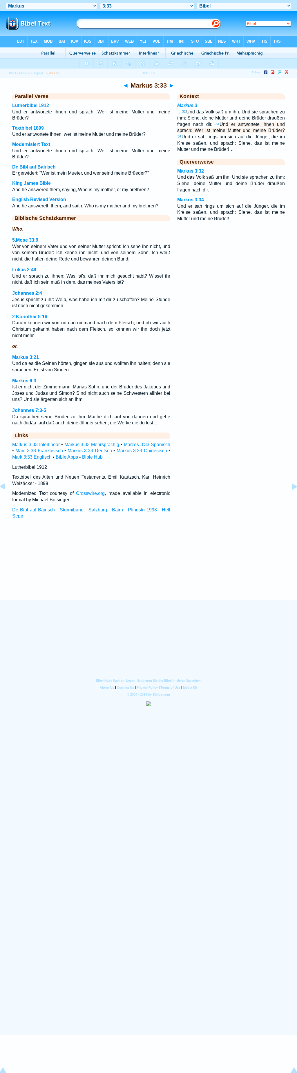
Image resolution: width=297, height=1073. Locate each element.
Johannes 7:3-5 (29, 410)
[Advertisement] (148, 565)
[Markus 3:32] (7, 499)
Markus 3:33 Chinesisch (142, 450)
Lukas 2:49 (24, 269)
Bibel (12, 73)
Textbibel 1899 (28, 128)
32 (184, 111)
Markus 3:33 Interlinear (36, 444)
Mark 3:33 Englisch (32, 457)
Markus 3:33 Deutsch (90, 450)
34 (179, 136)
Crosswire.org (90, 493)
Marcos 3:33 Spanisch (147, 444)
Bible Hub (92, 457)
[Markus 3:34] (289, 499)
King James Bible (31, 183)
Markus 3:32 (190, 171)
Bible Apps (67, 457)
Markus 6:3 (24, 380)
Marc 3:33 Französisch (39, 450)
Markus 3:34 (190, 199)
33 (217, 124)
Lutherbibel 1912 (30, 105)
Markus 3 (187, 105)
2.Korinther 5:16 (29, 316)
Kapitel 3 (39, 73)
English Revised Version (39, 199)
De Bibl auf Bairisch (34, 166)
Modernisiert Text (31, 144)
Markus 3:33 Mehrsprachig (91, 444)
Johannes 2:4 (27, 293)
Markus (24, 73)
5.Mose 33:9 (25, 240)
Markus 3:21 (25, 357)
